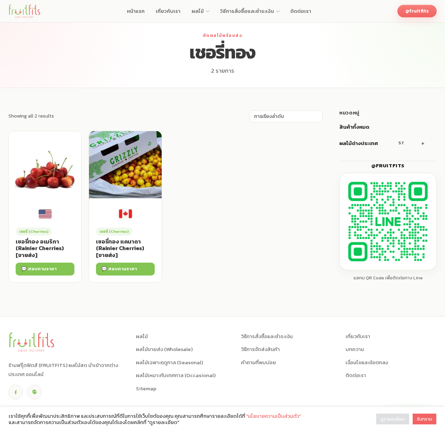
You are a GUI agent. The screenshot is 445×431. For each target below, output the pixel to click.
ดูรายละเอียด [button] (392, 419)
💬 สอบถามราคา (39, 268)
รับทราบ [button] (424, 419)
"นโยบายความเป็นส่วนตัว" (273, 416)
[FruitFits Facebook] (15, 392)
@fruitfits (417, 11)
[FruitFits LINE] (34, 392)
